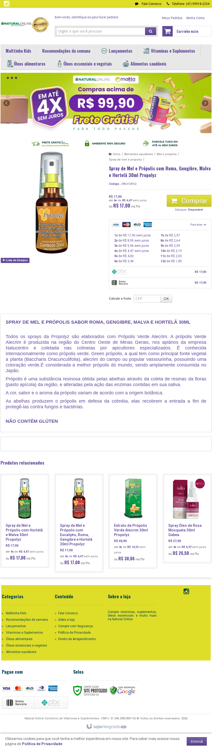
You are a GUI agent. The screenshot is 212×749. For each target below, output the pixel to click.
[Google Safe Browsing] (122, 690)
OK (166, 298)
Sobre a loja (66, 619)
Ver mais (27, 541)
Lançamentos (16, 626)
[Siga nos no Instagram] (6, 5)
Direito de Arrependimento (77, 639)
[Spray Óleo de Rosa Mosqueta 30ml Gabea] (187, 518)
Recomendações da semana (27, 619)
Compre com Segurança (75, 626)
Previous (7, 103)
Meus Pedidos (172, 18)
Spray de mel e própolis (125, 159)
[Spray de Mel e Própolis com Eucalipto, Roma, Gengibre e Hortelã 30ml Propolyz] (79, 523)
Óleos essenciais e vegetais (26, 645)
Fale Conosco (151, 4)
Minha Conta (195, 18)
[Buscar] (150, 31)
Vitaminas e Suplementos (24, 632)
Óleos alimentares (19, 639)
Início (116, 154)
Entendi (197, 741)
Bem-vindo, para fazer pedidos (86, 17)
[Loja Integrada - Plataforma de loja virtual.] (106, 727)
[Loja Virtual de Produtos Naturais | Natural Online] (25, 24)
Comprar (193, 201)
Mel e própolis (167, 154)
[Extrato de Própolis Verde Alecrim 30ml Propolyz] (133, 521)
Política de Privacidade (74, 632)
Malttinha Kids (16, 613)
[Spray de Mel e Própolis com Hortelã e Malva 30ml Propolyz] (25, 520)
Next (205, 101)
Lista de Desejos (16, 260)
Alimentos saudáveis (138, 154)
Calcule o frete (120, 298)
